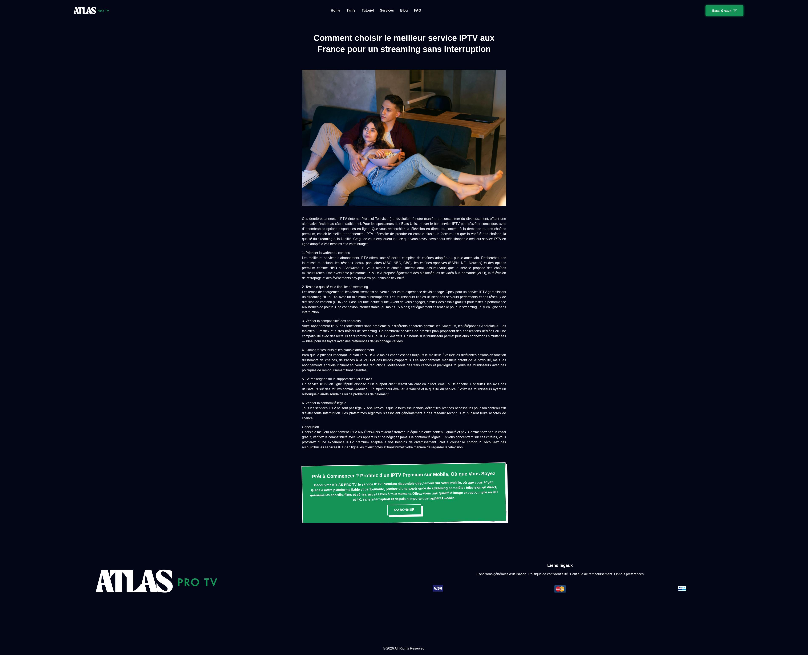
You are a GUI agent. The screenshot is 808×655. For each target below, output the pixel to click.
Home (335, 10)
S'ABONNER (404, 510)
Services (387, 10)
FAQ (417, 10)
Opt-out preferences (629, 574)
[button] (724, 10)
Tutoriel (368, 10)
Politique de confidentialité (548, 574)
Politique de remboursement (591, 574)
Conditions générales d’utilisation (501, 574)
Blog (404, 10)
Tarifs (351, 10)
